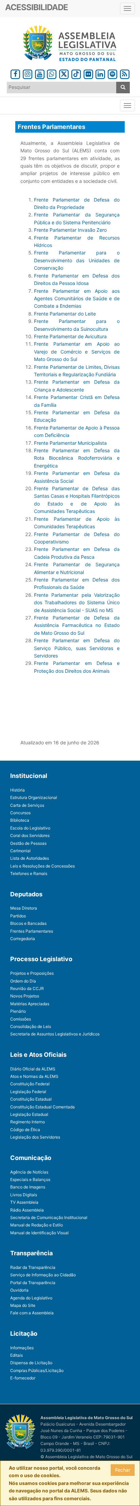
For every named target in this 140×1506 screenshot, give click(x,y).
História (17, 790)
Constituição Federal (30, 1083)
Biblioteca (19, 820)
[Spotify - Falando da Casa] (112, 73)
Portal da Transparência (32, 1282)
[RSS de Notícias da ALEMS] (124, 73)
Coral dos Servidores (30, 835)
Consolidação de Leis (30, 1026)
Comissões (20, 1019)
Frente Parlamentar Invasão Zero (70, 230)
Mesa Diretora (23, 908)
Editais (16, 1355)
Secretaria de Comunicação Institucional (48, 1217)
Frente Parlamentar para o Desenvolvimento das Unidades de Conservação (77, 260)
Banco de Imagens (27, 1186)
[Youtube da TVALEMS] (39, 73)
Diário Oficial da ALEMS (32, 1068)
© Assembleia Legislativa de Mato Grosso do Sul (86, 1456)
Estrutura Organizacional (33, 797)
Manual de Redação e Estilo (36, 1224)
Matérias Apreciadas (29, 1003)
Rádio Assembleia (27, 1210)
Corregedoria (22, 938)
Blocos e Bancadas (28, 923)
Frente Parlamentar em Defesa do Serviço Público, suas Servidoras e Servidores (77, 648)
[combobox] (62, 87)
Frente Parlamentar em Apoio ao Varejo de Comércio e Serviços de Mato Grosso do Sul (77, 351)
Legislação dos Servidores (35, 1137)
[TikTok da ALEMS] (76, 73)
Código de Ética (25, 1129)
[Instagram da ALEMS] (27, 73)
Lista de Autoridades (29, 858)
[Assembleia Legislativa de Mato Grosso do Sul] (70, 43)
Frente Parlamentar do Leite (65, 314)
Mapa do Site (22, 1305)
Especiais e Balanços (30, 1179)
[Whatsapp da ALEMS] (52, 73)
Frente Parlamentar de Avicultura (70, 336)
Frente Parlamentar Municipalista (70, 443)
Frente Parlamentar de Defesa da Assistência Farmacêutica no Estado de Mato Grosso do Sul (77, 625)
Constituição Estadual (31, 1099)
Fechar (122, 1470)
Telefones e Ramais (28, 873)
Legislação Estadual (29, 1114)
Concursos (20, 812)
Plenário (18, 1011)
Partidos (18, 915)
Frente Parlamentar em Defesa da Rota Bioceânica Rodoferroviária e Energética (77, 458)
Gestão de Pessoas (28, 843)
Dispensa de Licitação (31, 1362)
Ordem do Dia (23, 981)
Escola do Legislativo (30, 828)
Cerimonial (20, 850)
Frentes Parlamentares (31, 931)
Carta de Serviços (27, 805)
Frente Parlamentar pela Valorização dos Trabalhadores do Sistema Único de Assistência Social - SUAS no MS (77, 602)
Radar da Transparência (32, 1267)
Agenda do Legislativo (31, 1297)
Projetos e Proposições (32, 973)
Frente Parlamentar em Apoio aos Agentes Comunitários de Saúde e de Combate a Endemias (77, 298)
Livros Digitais (23, 1194)
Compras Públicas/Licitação (37, 1370)
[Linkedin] (100, 73)
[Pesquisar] (123, 87)
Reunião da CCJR (27, 988)
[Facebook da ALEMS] (15, 73)
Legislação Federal (28, 1091)
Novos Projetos (24, 995)
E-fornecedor (22, 1377)
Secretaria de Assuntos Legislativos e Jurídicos (55, 1033)
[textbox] (61, 87)
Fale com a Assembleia (32, 1312)
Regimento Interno (27, 1121)
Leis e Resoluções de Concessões (42, 866)
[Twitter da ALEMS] (63, 73)
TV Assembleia (24, 1202)
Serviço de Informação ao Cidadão (43, 1274)
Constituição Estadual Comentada (42, 1106)
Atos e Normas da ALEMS (34, 1076)
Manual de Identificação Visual (39, 1232)
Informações (22, 1347)
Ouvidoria (19, 1290)
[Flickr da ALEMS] (88, 73)
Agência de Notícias (29, 1172)
